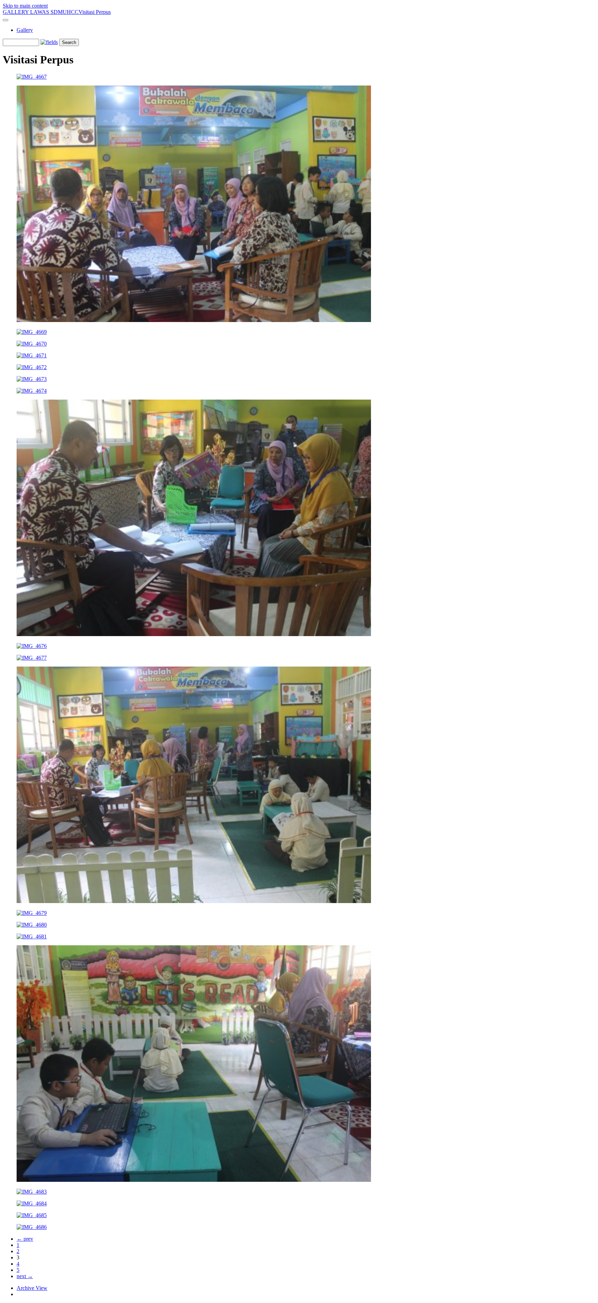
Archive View (32, 1288)
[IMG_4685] (32, 1215)
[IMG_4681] (32, 936)
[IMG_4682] (194, 1180)
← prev (25, 1239)
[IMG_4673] (32, 379)
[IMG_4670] (32, 344)
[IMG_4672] (32, 367)
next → (25, 1276)
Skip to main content (25, 6)
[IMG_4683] (32, 1192)
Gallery (25, 30)
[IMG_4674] (32, 391)
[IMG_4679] (32, 913)
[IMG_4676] (32, 646)
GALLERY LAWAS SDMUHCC (41, 12)
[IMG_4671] (32, 355)
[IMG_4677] (32, 658)
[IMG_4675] (194, 634)
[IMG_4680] (32, 925)
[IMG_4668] (194, 320)
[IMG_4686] (32, 1227)
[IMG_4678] (194, 901)
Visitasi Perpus (95, 12)
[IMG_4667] (32, 77)
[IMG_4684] (32, 1203)
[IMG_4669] (32, 332)
